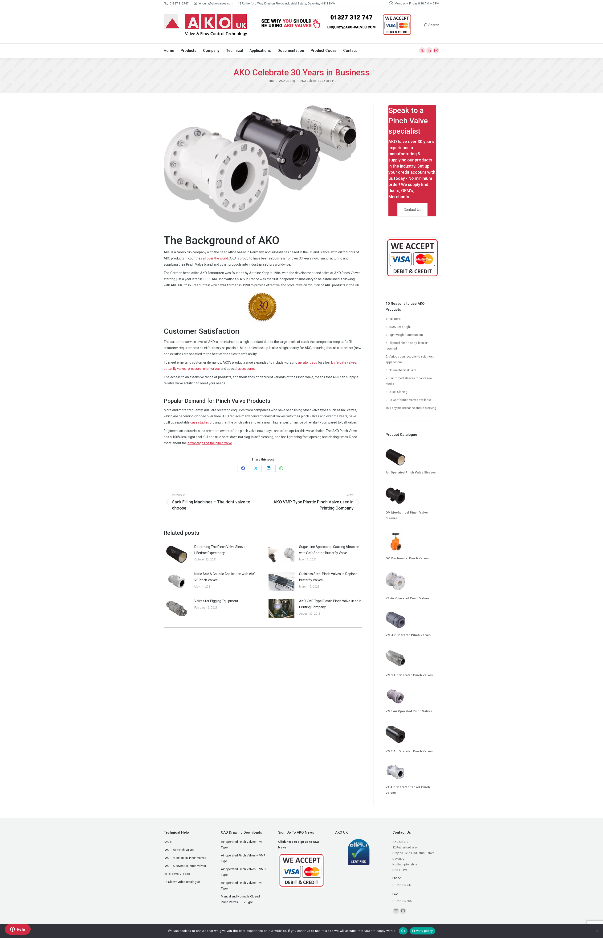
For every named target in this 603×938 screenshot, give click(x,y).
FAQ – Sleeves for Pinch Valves (185, 866)
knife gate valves (343, 362)
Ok (403, 931)
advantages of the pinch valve (209, 443)
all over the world (215, 258)
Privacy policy (422, 931)
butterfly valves (175, 368)
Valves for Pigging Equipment (216, 601)
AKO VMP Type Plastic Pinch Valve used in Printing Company (330, 604)
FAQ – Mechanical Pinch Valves (185, 858)
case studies (199, 422)
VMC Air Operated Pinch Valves (409, 675)
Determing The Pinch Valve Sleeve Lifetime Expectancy (219, 550)
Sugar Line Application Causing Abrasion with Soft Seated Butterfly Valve (329, 550)
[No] (597, 931)
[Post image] (177, 554)
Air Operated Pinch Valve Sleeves (411, 472)
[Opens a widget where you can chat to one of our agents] (18, 930)
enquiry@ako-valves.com (216, 3)
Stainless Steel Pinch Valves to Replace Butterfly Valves (328, 577)
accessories (247, 368)
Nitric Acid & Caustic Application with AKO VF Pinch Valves (225, 577)
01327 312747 (179, 3)
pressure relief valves (204, 368)
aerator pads (307, 362)
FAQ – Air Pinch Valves (179, 850)
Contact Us (412, 209)
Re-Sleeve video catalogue (182, 882)
